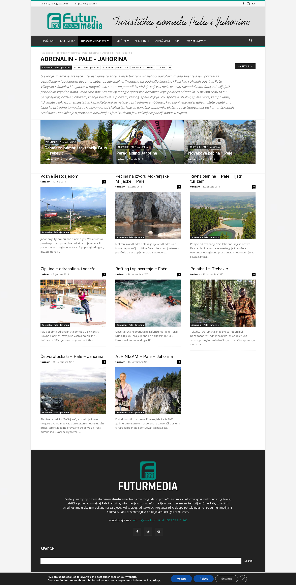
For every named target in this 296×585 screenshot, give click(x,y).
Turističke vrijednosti (93, 41)
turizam (49, 159)
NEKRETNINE (142, 41)
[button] (251, 41)
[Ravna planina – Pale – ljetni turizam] (223, 215)
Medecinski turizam (142, 67)
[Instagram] (248, 3)
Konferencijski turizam (115, 67)
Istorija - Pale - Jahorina (86, 67)
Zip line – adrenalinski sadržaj (68, 268)
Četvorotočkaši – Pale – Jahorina (71, 356)
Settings (226, 579)
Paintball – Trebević (209, 268)
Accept (181, 579)
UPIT (178, 41)
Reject (204, 579)
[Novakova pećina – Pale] (220, 142)
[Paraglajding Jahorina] (148, 142)
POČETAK (49, 41)
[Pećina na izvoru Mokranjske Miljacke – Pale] (148, 215)
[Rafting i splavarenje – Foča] (148, 303)
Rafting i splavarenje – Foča (141, 268)
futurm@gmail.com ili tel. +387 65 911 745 (159, 520)
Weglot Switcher (196, 41)
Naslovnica (46, 52)
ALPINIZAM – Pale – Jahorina (144, 356)
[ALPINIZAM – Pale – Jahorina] (148, 390)
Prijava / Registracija (86, 3)
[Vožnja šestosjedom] (73, 210)
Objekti (162, 67)
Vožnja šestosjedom (59, 176)
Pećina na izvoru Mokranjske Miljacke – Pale (142, 179)
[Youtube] (253, 3)
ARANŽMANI (162, 41)
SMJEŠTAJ (120, 41)
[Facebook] (243, 3)
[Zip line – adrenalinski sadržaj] (73, 303)
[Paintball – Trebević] (223, 303)
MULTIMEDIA (67, 41)
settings (155, 580)
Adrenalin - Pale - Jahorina (56, 67)
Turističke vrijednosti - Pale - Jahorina (78, 52)
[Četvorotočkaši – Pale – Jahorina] (73, 390)
